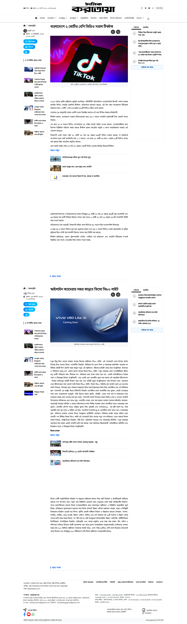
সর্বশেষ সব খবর (147, 67)
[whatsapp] (33, 614)
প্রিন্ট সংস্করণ (31, 41)
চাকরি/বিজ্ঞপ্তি (129, 18)
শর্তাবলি (112, 582)
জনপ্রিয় (145, 27)
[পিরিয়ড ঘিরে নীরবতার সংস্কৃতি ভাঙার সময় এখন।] (146, 33)
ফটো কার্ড (30, 47)
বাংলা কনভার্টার (141, 582)
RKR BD (160, 620)
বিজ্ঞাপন (151, 582)
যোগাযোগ (159, 582)
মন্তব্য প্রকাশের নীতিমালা (125, 582)
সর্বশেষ (42, 18)
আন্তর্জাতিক (84, 18)
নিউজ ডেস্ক (31, 293)
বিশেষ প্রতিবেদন (116, 18)
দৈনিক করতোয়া (88, 582)
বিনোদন (94, 18)
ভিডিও (27, 8)
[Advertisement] (35, 169)
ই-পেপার (160, 8)
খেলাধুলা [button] (73, 18)
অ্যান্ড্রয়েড (148, 613)
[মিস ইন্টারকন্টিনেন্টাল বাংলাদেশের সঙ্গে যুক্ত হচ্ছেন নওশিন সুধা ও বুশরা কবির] (146, 43)
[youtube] (29, 614)
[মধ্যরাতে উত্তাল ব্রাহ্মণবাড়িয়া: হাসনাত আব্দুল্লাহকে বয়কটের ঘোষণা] (146, 296)
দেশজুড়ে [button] (62, 18)
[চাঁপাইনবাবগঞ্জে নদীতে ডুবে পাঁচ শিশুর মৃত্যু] (146, 62)
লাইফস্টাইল (103, 18)
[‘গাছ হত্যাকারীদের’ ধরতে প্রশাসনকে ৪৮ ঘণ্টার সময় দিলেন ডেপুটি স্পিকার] (146, 53)
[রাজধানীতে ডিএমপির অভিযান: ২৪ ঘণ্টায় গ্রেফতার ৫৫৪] (146, 322)
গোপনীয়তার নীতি (101, 582)
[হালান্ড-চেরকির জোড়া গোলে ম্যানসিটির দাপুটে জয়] (146, 305)
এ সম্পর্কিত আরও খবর (33, 60)
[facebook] (24, 614)
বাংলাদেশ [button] (51, 18)
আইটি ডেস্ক (31, 31)
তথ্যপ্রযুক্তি (32, 25)
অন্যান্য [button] (139, 18)
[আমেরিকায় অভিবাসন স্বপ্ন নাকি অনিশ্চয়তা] (146, 313)
